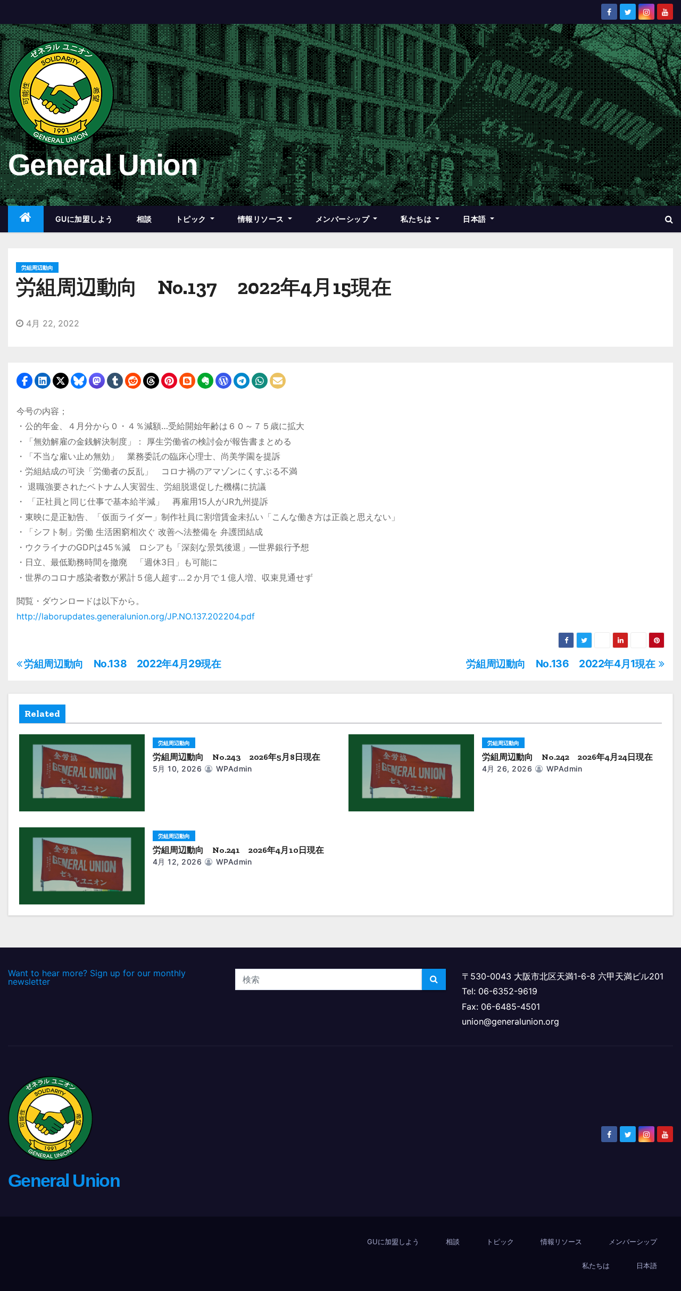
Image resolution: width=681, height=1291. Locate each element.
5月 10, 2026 (177, 768)
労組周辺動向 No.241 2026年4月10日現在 (238, 850)
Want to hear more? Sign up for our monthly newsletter (97, 977)
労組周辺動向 (37, 267)
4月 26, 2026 (507, 768)
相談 (144, 218)
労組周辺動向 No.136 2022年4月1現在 (562, 663)
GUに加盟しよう (84, 218)
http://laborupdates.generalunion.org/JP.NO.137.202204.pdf (135, 616)
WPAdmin (232, 768)
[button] (669, 219)
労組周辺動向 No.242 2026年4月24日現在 (567, 757)
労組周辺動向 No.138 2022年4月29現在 (122, 663)
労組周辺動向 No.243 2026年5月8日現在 (236, 757)
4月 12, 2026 (177, 861)
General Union (102, 164)
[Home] (26, 219)
